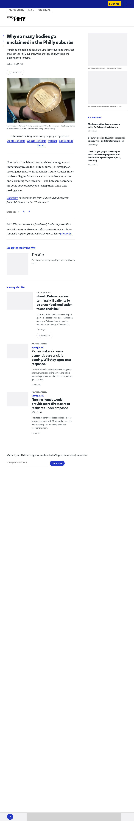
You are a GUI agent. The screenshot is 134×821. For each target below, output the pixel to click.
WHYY (9, 4)
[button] (10, 817)
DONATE (115, 3)
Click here (12, 197)
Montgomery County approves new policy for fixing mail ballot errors (104, 125)
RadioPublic (66, 140)
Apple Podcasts (16, 140)
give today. (66, 233)
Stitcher (52, 140)
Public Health (44, 10)
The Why (38, 254)
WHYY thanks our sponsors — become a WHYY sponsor (105, 68)
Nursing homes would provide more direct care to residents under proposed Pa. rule (51, 405)
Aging (31, 10)
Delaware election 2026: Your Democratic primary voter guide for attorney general (106, 139)
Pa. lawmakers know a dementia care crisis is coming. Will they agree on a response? (51, 357)
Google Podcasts (36, 140)
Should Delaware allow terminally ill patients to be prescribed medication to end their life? (54, 302)
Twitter (23, 211)
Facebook (18, 211)
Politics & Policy (16, 10)
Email (29, 211)
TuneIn (41, 145)
